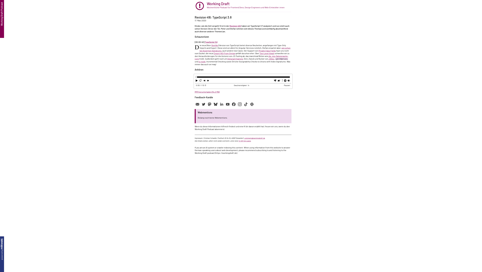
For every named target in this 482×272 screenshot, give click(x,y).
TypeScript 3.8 (211, 42)
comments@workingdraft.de (254, 138)
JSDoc (271, 59)
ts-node (202, 62)
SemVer (214, 45)
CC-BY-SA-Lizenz (245, 141)
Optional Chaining (235, 59)
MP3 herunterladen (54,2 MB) (207, 92)
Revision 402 (235, 26)
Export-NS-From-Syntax (224, 54)
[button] (196, 81)
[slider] (196, 77)
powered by (2, 254)
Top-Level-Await (267, 54)
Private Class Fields (267, 51)
